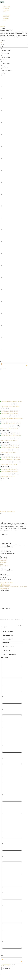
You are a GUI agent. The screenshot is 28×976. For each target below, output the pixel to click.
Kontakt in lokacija (4, 565)
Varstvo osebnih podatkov (14, 621)
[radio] (13, 404)
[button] (14, 40)
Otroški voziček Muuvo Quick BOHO (9, 406)
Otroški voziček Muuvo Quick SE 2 (9, 440)
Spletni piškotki (24, 621)
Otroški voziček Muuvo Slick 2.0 (8, 464)
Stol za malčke (6, 10)
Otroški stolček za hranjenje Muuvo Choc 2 (11, 418)
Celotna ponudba (6, 6)
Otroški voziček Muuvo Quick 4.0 (9, 428)
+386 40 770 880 (6, 583)
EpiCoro (25, 619)
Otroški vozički (6, 8)
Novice (4, 11)
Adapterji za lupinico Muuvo (7, 511)
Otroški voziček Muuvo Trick (7, 476)
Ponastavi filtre (7, 968)
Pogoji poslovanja (4, 621)
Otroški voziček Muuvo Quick (8, 452)
